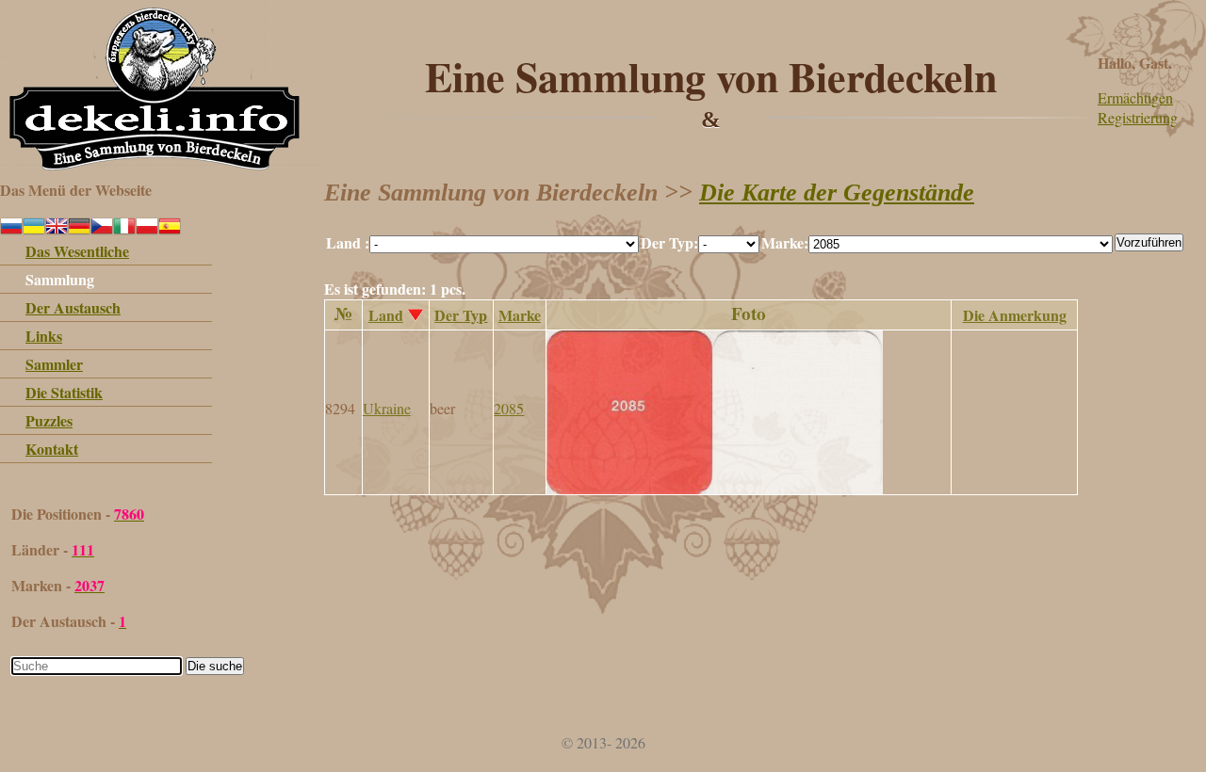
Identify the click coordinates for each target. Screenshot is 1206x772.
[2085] (714, 488)
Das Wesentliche (77, 251)
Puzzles (49, 420)
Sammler (54, 364)
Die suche (214, 666)
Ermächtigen (1135, 97)
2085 (509, 408)
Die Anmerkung (1015, 315)
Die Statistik (64, 392)
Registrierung (1138, 117)
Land (385, 315)
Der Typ (460, 315)
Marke (519, 315)
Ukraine (387, 408)
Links (43, 335)
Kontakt (51, 448)
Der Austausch (73, 307)
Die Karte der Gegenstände (836, 192)
